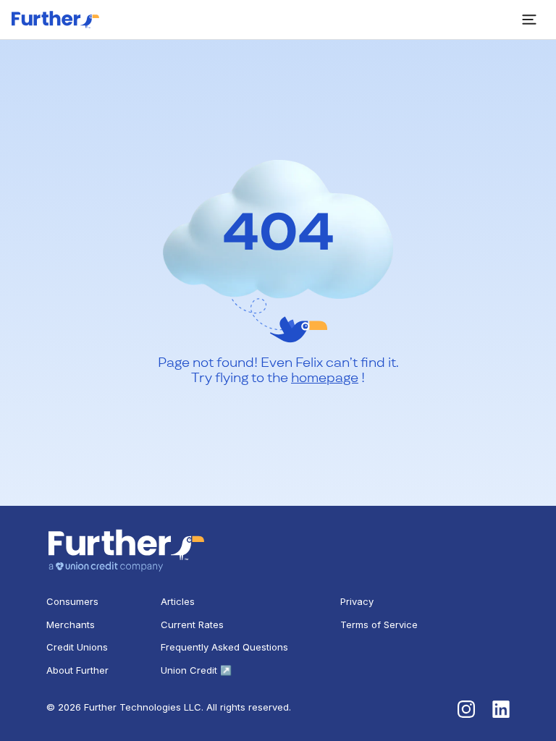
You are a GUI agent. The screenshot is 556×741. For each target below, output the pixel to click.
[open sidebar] (529, 19)
